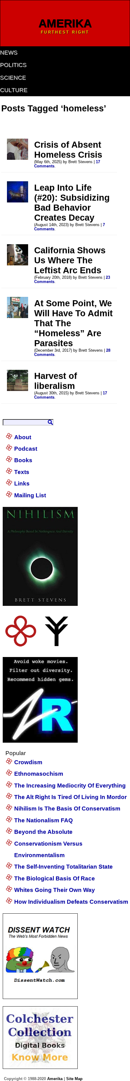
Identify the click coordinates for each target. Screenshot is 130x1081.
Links (22, 483)
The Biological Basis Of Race (54, 878)
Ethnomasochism (38, 773)
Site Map (74, 1078)
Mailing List (30, 495)
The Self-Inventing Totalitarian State (63, 866)
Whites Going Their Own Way (54, 890)
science (13, 77)
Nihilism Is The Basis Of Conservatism (67, 808)
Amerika (55, 1078)
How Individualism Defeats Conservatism (71, 902)
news (9, 52)
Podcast (25, 448)
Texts (21, 472)
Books (23, 460)
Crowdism (28, 762)
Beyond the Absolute (43, 832)
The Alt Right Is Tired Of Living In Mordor (70, 797)
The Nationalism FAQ (43, 820)
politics (13, 65)
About (22, 437)
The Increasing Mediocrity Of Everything (70, 785)
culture (14, 90)
